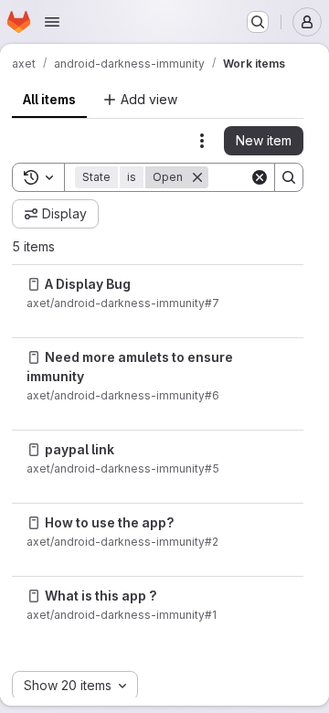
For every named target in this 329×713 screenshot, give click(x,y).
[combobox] (75, 685)
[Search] (288, 177)
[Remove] (197, 177)
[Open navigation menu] (52, 22)
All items (49, 99)
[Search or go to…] (258, 22)
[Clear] (260, 177)
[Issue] (34, 284)
